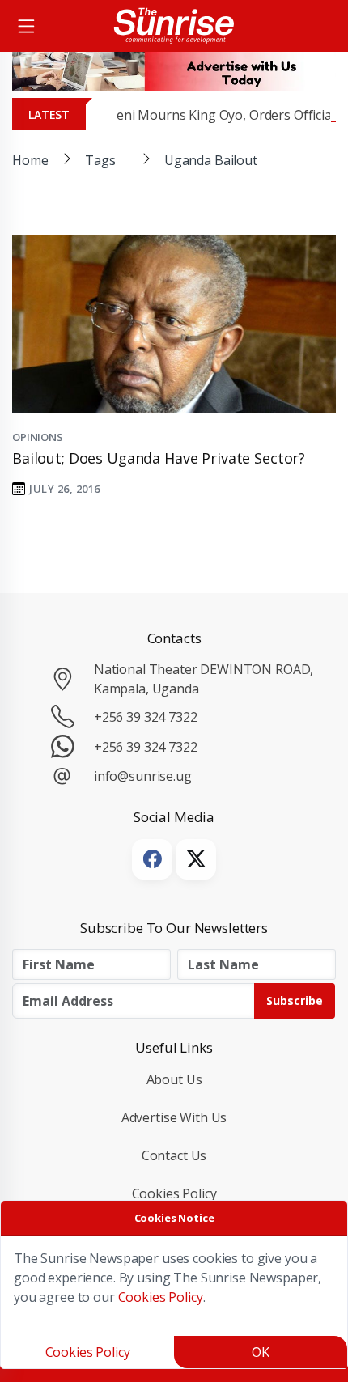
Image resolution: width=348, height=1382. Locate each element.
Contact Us (174, 1155)
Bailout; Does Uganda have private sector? (158, 458)
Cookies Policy (174, 1193)
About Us (174, 1079)
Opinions (37, 437)
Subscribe (294, 1000)
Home (30, 160)
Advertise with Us (174, 1117)
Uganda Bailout (210, 160)
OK (260, 1352)
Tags (100, 160)
